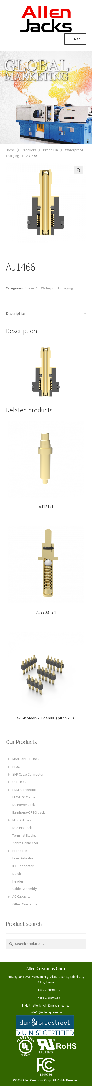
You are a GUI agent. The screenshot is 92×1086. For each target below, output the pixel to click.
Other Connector (25, 904)
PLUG (16, 766)
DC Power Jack (23, 804)
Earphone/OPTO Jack (28, 812)
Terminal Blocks (24, 835)
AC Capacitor (22, 896)
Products (29, 150)
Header (18, 881)
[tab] (46, 313)
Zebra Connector (25, 843)
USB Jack (19, 782)
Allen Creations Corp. (46, 19)
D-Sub (16, 873)
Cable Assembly (24, 888)
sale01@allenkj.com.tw (46, 1012)
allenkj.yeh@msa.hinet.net (51, 1005)
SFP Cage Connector (28, 774)
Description (16, 313)
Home (10, 150)
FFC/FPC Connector (27, 797)
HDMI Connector (24, 789)
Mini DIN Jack (22, 820)
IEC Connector (23, 866)
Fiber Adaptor (22, 858)
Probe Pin (50, 150)
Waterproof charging (57, 288)
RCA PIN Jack (22, 827)
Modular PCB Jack (25, 759)
